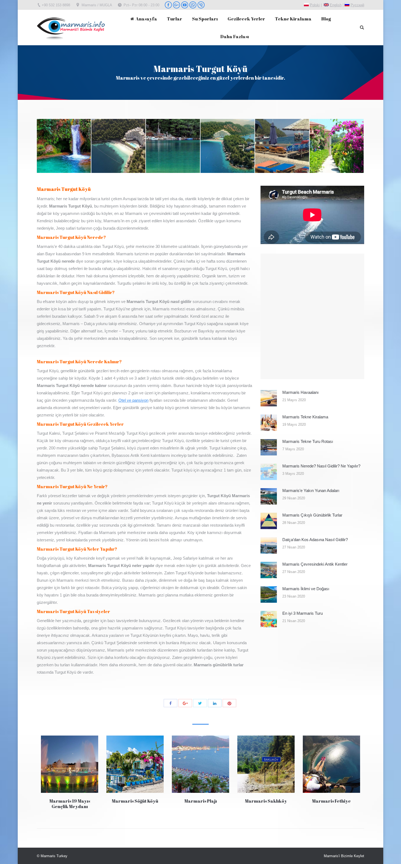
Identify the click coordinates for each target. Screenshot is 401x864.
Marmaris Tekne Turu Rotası (307, 441)
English (336, 5)
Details (70, 764)
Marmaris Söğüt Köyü (135, 801)
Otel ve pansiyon (133, 400)
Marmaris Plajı (200, 801)
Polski (315, 5)
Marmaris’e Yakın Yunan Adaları (310, 490)
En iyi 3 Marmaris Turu (302, 613)
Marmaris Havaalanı (300, 392)
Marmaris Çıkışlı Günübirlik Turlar (312, 515)
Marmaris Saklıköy (266, 801)
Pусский (357, 5)
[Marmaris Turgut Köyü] (64, 146)
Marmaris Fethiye (331, 801)
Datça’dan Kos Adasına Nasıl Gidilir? (315, 539)
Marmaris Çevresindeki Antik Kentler (315, 564)
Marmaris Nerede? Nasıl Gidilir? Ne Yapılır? (321, 466)
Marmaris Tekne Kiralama (305, 417)
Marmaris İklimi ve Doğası (305, 588)
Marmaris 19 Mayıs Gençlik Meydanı (69, 803)
